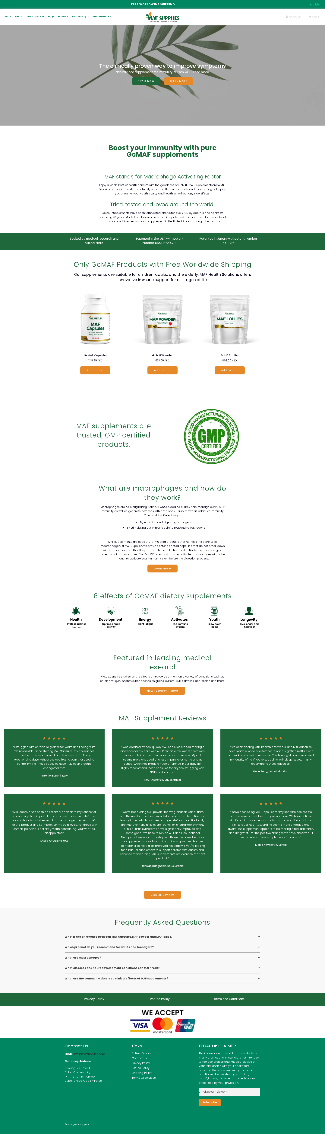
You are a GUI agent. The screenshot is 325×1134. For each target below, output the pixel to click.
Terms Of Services (144, 1078)
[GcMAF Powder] (162, 319)
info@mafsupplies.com (89, 1054)
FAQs (51, 16)
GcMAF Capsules (95, 355)
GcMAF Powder (162, 355)
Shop (7, 16)
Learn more (178, 81)
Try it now (146, 81)
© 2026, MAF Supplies (77, 1124)
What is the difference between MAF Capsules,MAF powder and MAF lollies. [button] (118, 937)
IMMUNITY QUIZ (80, 16)
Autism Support (142, 1053)
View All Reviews (162, 895)
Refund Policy (141, 1068)
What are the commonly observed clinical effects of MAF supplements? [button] (116, 978)
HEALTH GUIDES (102, 16)
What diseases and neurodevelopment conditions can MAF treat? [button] (112, 968)
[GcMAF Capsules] (95, 319)
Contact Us (139, 1058)
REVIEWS (63, 16)
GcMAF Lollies (229, 355)
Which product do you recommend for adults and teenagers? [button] (109, 947)
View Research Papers (162, 691)
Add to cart (95, 370)
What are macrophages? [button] (83, 957)
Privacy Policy (141, 1063)
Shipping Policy (142, 1073)
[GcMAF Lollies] (229, 319)
